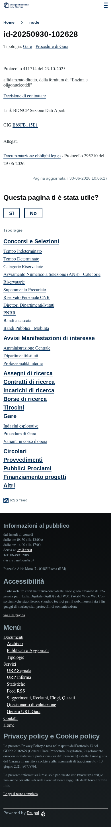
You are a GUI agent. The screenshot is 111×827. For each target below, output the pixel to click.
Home (9, 22)
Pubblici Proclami (27, 468)
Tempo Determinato (21, 259)
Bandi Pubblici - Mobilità (26, 328)
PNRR (9, 313)
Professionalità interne (23, 363)
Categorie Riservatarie (23, 266)
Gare (27, 46)
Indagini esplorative (20, 426)
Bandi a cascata (17, 320)
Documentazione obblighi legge (32, 155)
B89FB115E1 (25, 125)
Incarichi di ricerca (28, 390)
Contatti (10, 718)
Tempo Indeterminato (22, 251)
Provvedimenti (23, 460)
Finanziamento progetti (34, 477)
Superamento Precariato (24, 289)
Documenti (13, 637)
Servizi (9, 664)
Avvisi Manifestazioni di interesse (49, 338)
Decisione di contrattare (24, 96)
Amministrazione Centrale (26, 348)
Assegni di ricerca (28, 373)
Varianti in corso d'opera (25, 441)
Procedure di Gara (52, 46)
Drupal (33, 812)
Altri (9, 485)
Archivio (15, 643)
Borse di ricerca (25, 399)
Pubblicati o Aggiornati (28, 650)
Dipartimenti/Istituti (20, 355)
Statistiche (16, 684)
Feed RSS (16, 691)
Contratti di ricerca (29, 382)
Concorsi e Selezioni (31, 241)
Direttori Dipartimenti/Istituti (28, 305)
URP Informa (19, 677)
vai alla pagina (14, 614)
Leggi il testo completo (20, 793)
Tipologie (15, 657)
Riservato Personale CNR (26, 297)
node (34, 22)
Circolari (15, 451)
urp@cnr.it (24, 549)
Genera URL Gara (23, 711)
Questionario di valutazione (31, 704)
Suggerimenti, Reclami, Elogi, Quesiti (41, 697)
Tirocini (13, 407)
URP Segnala (19, 670)
